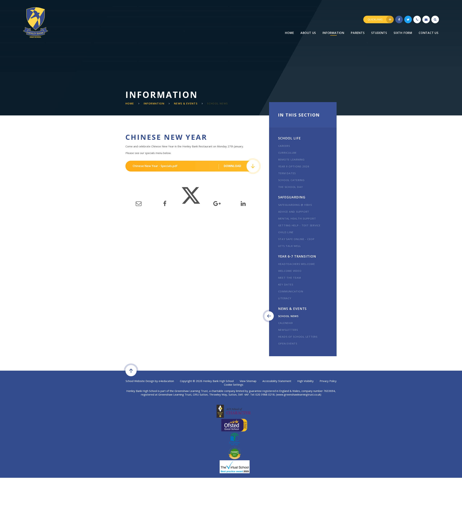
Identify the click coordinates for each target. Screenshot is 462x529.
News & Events (185, 103)
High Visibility (305, 381)
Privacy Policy (328, 381)
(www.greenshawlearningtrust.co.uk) (298, 394)
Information (154, 103)
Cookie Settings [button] (233, 384)
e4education (166, 381)
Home (129, 103)
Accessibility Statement (276, 381)
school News (217, 103)
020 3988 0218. (265, 394)
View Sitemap (248, 381)
